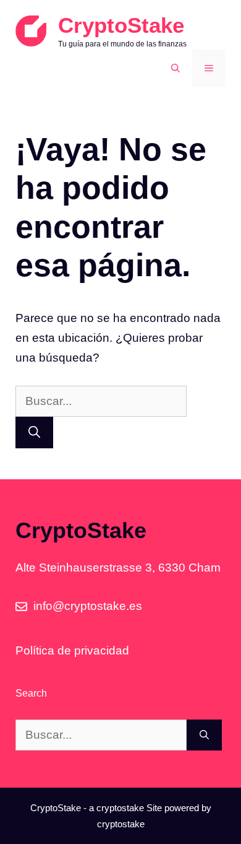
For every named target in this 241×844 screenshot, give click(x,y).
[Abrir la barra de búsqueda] (175, 68)
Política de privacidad (72, 650)
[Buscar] (34, 432)
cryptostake (120, 808)
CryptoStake (121, 25)
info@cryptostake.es (87, 605)
